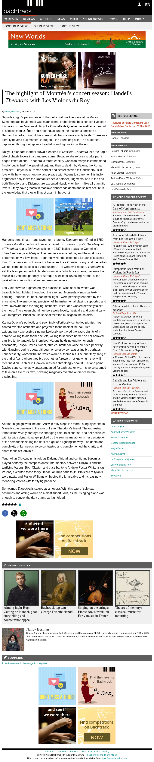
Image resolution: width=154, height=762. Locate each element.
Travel (113, 19)
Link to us (84, 751)
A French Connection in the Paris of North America (129, 206)
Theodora (116, 475)
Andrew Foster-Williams (123, 432)
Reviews (29, 19)
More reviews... (120, 413)
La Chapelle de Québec (123, 459)
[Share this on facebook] (5, 513)
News (61, 19)
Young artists (93, 19)
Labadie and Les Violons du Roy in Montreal (129, 382)
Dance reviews (70, 26)
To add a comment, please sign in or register (24, 663)
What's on (11, 19)
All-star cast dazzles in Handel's (131, 308)
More (138, 19)
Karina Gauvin (118, 454)
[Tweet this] (14, 513)
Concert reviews (17, 26)
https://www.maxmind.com (114, 758)
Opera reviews (44, 26)
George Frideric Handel (123, 443)
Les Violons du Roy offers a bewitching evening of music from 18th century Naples (130, 347)
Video (74, 19)
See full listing (127, 116)
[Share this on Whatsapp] (23, 513)
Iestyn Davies (118, 448)
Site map (49, 751)
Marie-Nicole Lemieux (122, 470)
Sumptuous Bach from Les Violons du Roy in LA (128, 270)
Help (126, 19)
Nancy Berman (12, 111)
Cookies (95, 751)
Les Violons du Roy (121, 464)
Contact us (61, 751)
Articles (46, 19)
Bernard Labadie (119, 437)
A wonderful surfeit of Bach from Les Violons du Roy (129, 237)
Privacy (105, 751)
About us (73, 751)
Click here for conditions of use (101, 755)
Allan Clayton (118, 426)
